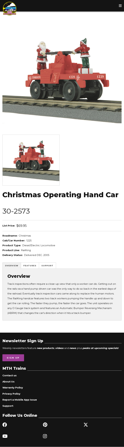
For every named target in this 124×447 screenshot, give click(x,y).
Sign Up (13, 357)
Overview (11, 266)
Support (47, 266)
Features (29, 266)
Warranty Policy (12, 387)
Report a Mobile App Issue (19, 399)
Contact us (9, 375)
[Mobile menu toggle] (120, 5)
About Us (8, 381)
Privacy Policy (11, 393)
